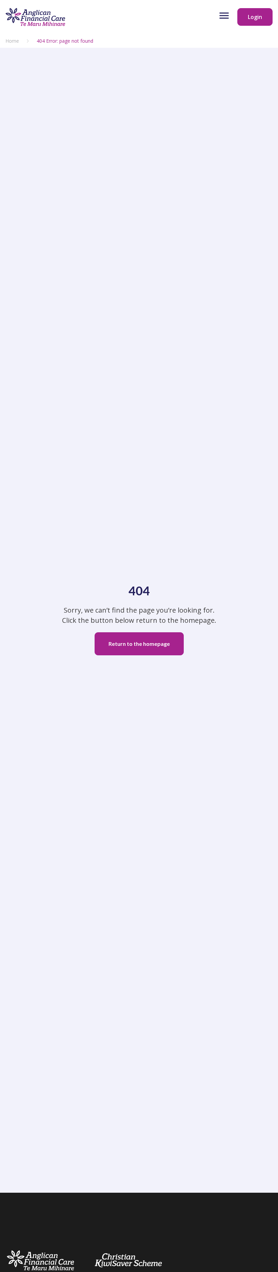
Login (255, 17)
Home (12, 41)
